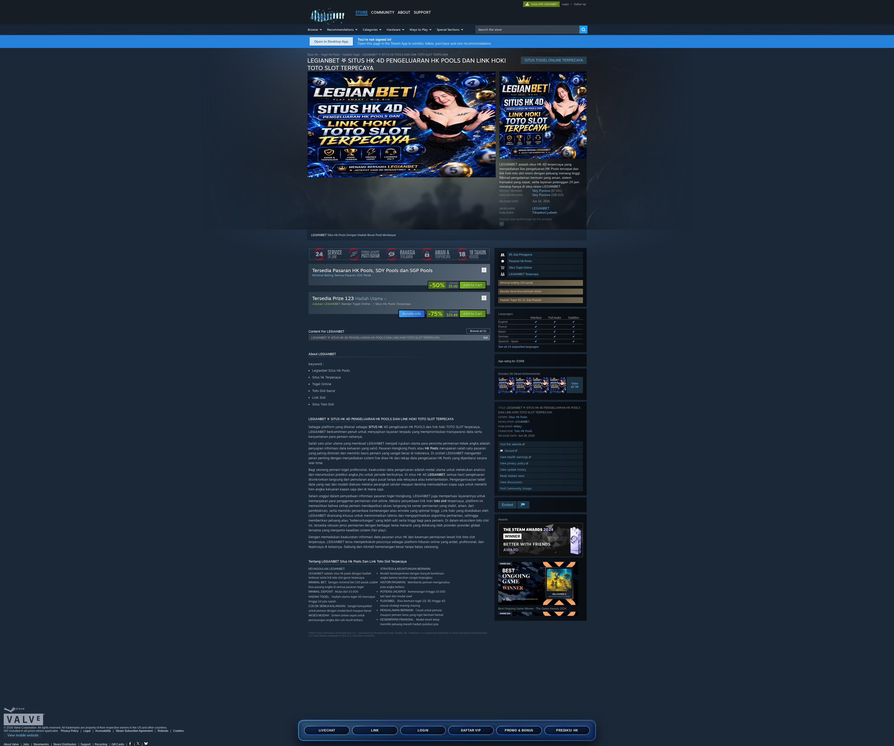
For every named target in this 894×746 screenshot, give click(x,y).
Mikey (518, 426)
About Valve (11, 744)
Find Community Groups (516, 488)
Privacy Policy (69, 730)
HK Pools (431, 448)
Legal (87, 730)
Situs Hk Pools (518, 417)
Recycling (101, 744)
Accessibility (103, 730)
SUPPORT (422, 12)
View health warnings (514, 457)
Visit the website (511, 444)
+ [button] (501, 223)
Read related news (512, 476)
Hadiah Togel (351, 54)
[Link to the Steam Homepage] (327, 24)
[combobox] (527, 30)
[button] (315, 29)
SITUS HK (376, 427)
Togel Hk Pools (330, 54)
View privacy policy (513, 463)
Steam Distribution (64, 744)
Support (86, 744)
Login (565, 4)
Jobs (26, 744)
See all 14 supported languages (518, 346)
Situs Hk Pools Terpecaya (393, 304)
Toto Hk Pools (523, 431)
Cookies (178, 730)
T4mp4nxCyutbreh (544, 212)
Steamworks (41, 744)
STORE (362, 12)
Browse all (478, 331)
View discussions (511, 482)
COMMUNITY (382, 12)
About (404, 12)
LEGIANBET (540, 208)
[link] (443, 285)
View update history (513, 469)
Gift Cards (118, 744)
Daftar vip (580, 4)
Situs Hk (312, 54)
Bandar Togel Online (356, 304)
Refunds (163, 730)
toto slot (440, 501)
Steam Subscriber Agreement (134, 730)
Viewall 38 (575, 384)
